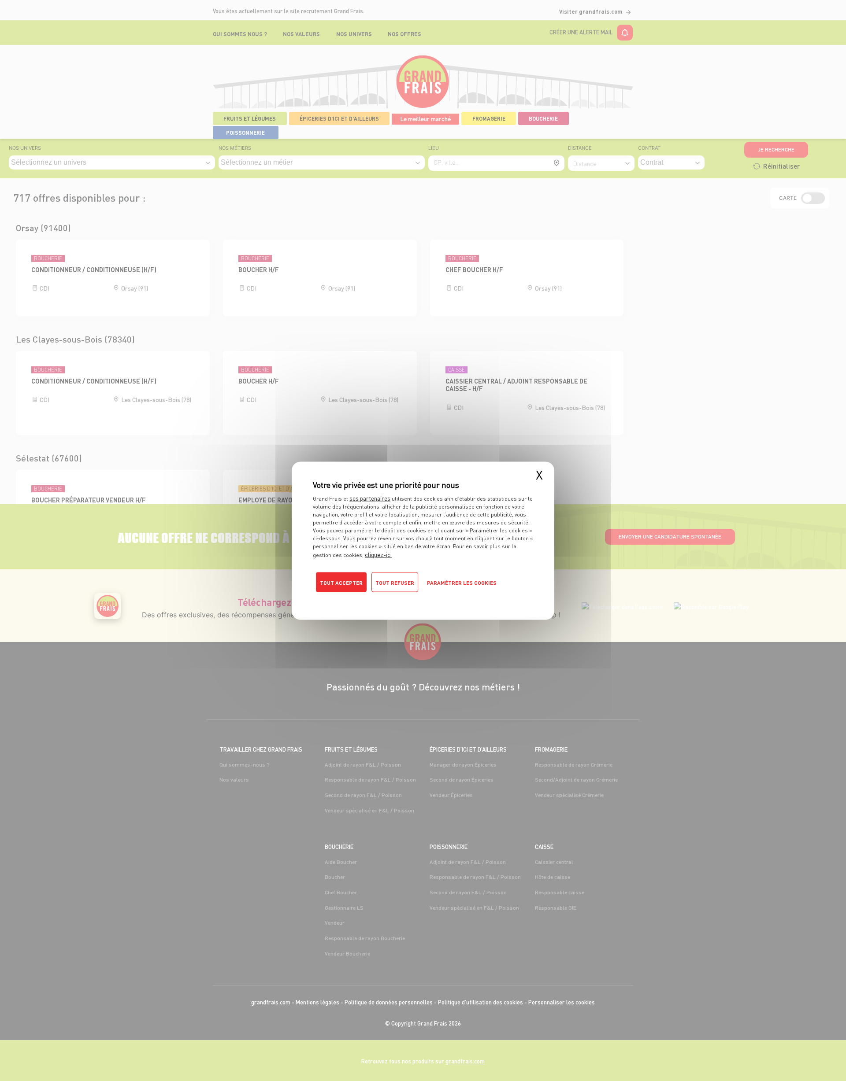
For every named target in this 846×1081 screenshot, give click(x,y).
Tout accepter (341, 582)
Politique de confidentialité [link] (351, 597)
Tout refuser (394, 582)
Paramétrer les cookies (462, 582)
